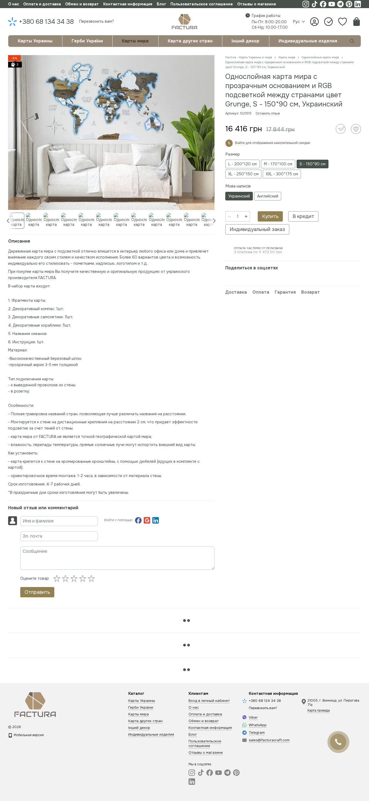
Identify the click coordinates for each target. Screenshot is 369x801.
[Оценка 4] (83, 578)
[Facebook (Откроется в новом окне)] (323, 4)
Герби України (87, 41)
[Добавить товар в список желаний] (356, 129)
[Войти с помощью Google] (147, 520)
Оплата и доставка (42, 4)
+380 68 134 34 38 (46, 21)
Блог (161, 4)
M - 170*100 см (278, 164)
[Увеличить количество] (246, 216)
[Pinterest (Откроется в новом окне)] (349, 4)
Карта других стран (190, 41)
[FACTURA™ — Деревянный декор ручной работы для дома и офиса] (35, 704)
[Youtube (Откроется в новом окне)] (331, 4)
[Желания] (342, 21)
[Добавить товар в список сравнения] (340, 129)
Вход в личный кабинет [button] (209, 700)
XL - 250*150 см (243, 174)
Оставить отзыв (268, 113)
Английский (267, 196)
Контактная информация (127, 4)
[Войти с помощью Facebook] (138, 520)
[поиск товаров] (352, 41)
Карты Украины (35, 41)
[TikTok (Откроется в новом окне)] (314, 4)
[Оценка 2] (66, 578)
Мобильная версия (28, 735)
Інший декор (245, 41)
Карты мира (135, 41)
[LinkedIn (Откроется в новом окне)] (357, 4)
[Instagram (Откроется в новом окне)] (306, 4)
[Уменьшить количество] (229, 216)
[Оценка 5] (92, 578)
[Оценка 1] (57, 578)
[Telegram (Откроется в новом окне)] (340, 4)
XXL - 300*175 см (282, 174)
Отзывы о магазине (256, 4)
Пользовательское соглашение (201, 4)
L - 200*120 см (242, 164)
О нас (13, 4)
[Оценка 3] (75, 578)
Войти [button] (240, 143)
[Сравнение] (328, 21)
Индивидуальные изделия (308, 41)
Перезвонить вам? (96, 21)
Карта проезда (318, 710)
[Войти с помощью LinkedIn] (155, 520)
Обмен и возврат (82, 4)
